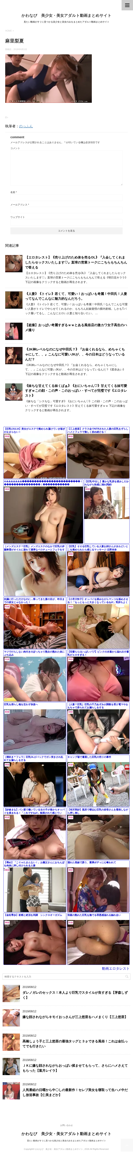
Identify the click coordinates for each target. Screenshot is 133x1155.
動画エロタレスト (116, 968)
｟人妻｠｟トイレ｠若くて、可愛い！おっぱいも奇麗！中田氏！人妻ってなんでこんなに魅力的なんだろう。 (76, 296)
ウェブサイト (17, 217)
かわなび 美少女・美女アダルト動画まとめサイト (66, 15)
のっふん (26, 126)
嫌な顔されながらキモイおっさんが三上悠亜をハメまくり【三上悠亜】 (75, 1017)
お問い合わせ (66, 1125)
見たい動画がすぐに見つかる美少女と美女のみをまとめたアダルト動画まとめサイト (66, 1140)
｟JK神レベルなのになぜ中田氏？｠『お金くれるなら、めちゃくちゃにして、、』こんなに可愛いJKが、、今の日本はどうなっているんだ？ (75, 354)
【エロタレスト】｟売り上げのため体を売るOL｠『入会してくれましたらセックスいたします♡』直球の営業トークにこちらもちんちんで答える (76, 262)
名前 (13, 192)
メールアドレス (19, 204)
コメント (15, 148)
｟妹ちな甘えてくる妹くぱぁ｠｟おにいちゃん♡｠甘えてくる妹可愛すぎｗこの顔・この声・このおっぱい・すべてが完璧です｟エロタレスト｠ (76, 391)
